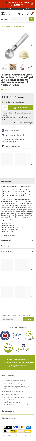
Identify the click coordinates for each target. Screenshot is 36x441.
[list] (17, 45)
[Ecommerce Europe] (17, 335)
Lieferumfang (6, 240)
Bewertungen (6, 246)
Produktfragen (6, 251)
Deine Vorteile (8, 376)
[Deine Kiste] (32, 14)
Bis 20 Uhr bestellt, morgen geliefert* (16, 405)
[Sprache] (19, 14)
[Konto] (23, 14)
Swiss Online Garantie (12, 130)
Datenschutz (29, 436)
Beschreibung (6, 181)
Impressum (20, 436)
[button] (4, 19)
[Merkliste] (28, 14)
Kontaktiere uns (9, 418)
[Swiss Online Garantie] (5, 335)
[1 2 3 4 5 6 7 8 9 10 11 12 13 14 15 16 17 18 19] (5, 107)
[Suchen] (31, 19)
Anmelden (28, 319)
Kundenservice (8, 411)
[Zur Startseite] (5, 13)
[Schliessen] (32, 4)
